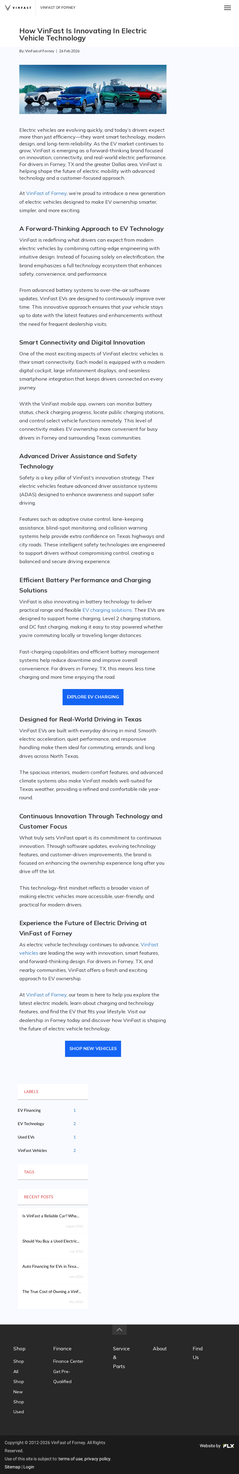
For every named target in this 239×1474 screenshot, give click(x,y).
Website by (211, 1445)
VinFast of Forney (46, 193)
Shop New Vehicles (93, 1048)
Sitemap (13, 1466)
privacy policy (97, 1458)
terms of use (70, 1458)
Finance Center (68, 1361)
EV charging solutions (107, 610)
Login (28, 1466)
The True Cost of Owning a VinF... (51, 1291)
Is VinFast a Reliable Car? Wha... (50, 1215)
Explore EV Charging (93, 697)
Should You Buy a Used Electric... (51, 1241)
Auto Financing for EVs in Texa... (50, 1266)
